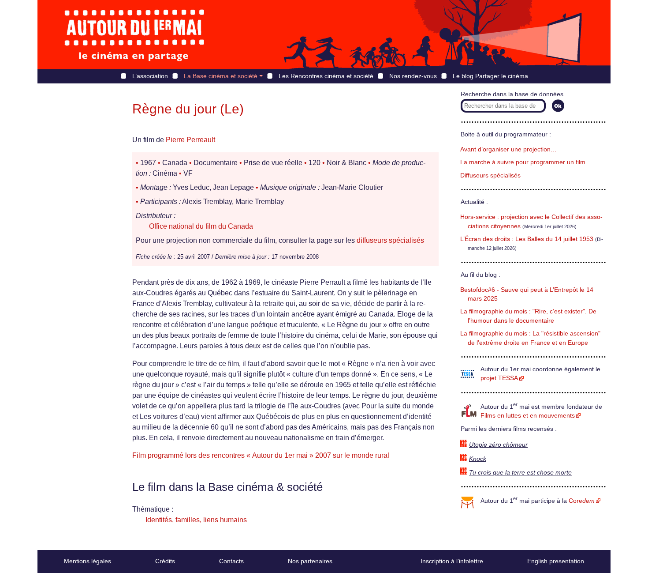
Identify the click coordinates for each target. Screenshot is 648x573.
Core (582, 501)
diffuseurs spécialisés (390, 240)
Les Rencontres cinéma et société (326, 75)
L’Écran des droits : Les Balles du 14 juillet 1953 (526, 239)
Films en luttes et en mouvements (527, 415)
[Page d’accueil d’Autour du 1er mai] (134, 34)
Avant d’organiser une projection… (508, 149)
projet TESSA (499, 378)
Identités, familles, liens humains (196, 520)
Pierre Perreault (190, 139)
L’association (150, 75)
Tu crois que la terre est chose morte (520, 472)
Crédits (165, 561)
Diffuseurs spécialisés (490, 175)
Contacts (231, 561)
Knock (477, 459)
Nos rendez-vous (413, 75)
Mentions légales (87, 561)
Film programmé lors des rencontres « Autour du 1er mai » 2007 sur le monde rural (260, 455)
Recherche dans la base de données (512, 94)
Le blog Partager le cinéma (490, 75)
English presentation (555, 561)
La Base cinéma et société (220, 75)
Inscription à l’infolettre (452, 561)
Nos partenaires (310, 561)
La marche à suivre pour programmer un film (522, 162)
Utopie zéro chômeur (498, 444)
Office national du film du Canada (201, 226)
